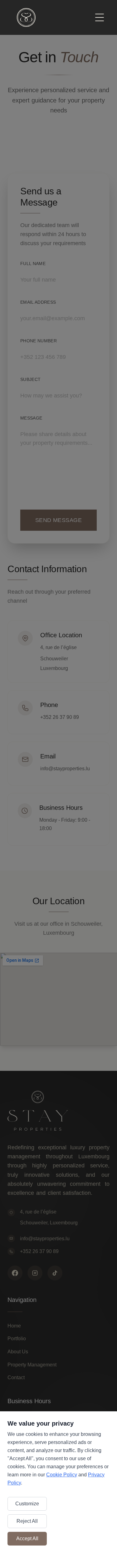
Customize (27, 1503)
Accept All (27, 1538)
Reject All (27, 1521)
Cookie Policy (61, 1474)
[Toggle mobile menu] (100, 17)
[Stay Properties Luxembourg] (26, 17)
